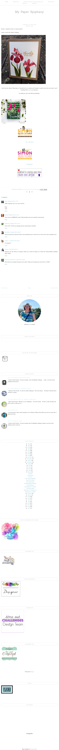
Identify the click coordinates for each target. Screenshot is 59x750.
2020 (28, 454)
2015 (29, 501)
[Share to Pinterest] (46, 189)
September (29, 462)
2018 (28, 496)
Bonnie (6, 215)
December (29, 457)
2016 (29, 500)
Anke (6, 201)
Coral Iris (30, 473)
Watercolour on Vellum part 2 (30, 490)
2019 (28, 455)
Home (6, 1)
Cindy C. (7, 240)
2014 (28, 503)
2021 (28, 452)
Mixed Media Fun (13, 410)
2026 (29, 444)
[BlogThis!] (42, 189)
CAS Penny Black (30, 488)
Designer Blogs (33, 749)
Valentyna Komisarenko (10, 259)
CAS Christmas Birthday (30, 478)
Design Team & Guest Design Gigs (33, 1)
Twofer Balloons (30, 485)
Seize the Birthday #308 (15, 421)
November (29, 458)
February (29, 493)
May (29, 468)
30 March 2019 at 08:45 (15, 232)
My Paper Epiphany (29, 11)
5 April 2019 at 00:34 (20, 259)
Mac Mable (7, 232)
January (29, 495)
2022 (28, 450)
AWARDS (34, 3)
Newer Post (54, 288)
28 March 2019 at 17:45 (13, 201)
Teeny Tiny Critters (30, 480)
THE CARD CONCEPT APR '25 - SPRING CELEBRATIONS (22, 399)
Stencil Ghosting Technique (30, 483)
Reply (6, 211)
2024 (28, 447)
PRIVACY (25, 3)
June (29, 467)
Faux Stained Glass (30, 482)
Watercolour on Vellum (30, 491)
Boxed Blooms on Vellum (30, 486)
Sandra (6, 249)
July (29, 465)
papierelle (7, 223)
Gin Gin (30, 477)
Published (51, 1)
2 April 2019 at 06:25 (13, 249)
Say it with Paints (29, 142)
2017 (28, 498)
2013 (28, 505)
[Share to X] (43, 189)
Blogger (32, 671)
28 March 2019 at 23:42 (13, 215)
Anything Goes (29, 164)
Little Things (30, 475)
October (29, 460)
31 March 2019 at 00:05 (14, 240)
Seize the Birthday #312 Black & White (19, 377)
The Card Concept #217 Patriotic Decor (19, 388)
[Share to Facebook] (45, 189)
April (29, 470)
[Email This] (40, 189)
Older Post (4, 288)
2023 (29, 449)
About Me (16, 1)
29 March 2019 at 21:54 (15, 223)
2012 (28, 506)
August (29, 463)
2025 (29, 445)
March (29, 472)
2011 (29, 508)
